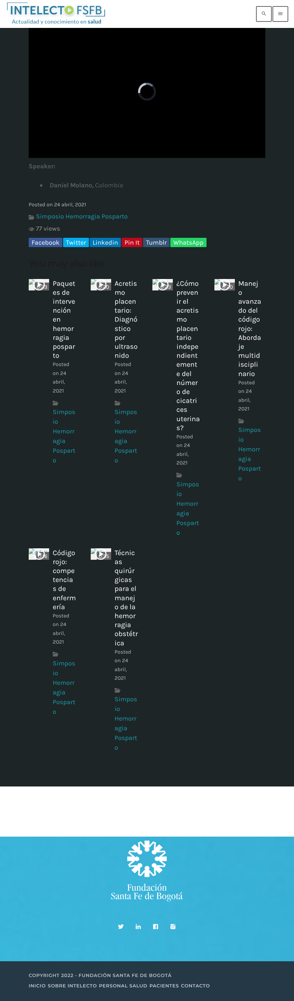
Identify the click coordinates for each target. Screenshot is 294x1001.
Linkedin (105, 242)
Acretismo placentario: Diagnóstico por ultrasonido (126, 319)
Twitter (76, 242)
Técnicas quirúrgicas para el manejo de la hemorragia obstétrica (126, 598)
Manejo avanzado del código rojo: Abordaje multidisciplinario (249, 328)
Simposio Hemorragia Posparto (82, 216)
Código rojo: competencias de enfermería (64, 580)
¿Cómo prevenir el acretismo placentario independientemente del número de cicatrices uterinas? (188, 355)
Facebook (46, 242)
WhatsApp (188, 242)
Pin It (131, 242)
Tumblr (156, 242)
